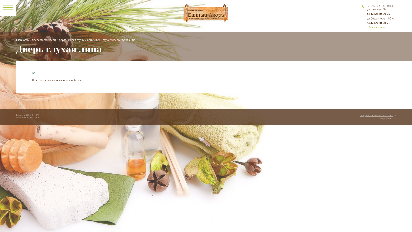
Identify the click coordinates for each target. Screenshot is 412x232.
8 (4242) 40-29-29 (378, 14)
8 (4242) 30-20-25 (378, 23)
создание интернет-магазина (376, 115)
